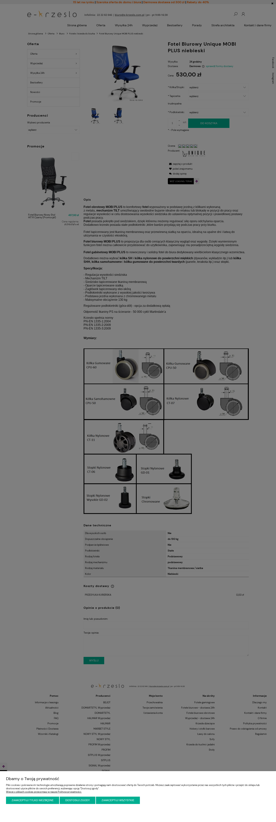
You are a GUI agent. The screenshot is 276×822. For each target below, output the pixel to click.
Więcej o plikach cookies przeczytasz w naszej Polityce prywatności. (44, 791)
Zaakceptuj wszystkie (118, 800)
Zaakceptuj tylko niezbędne (33, 800)
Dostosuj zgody (77, 800)
